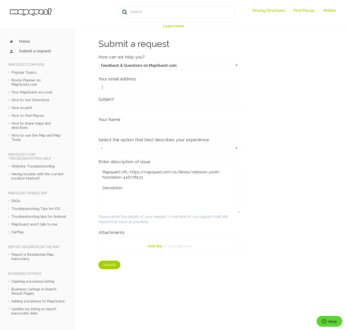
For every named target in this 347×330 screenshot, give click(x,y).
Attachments (111, 232)
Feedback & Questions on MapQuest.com (139, 65)
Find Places (304, 10)
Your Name (109, 119)
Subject (106, 99)
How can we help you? (121, 56)
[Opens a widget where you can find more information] (329, 322)
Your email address (117, 78)
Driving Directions (269, 10)
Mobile (329, 10)
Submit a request (35, 51)
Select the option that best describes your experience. (154, 139)
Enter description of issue (124, 161)
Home (24, 41)
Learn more (173, 26)
